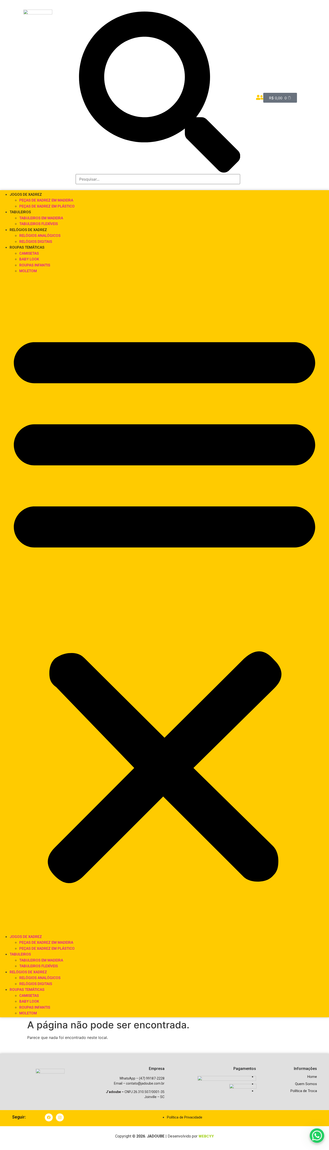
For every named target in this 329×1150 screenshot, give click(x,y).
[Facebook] (49, 1117)
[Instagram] (60, 1117)
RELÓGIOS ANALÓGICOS (39, 235)
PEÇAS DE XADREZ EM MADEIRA (46, 200)
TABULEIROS (20, 212)
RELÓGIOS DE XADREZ (28, 230)
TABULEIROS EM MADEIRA (41, 218)
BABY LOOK (29, 259)
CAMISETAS (29, 253)
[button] (164, 604)
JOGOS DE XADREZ (26, 194)
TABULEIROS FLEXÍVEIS (38, 224)
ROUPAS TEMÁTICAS (27, 247)
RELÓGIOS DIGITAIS (35, 241)
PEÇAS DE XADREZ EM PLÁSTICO (47, 206)
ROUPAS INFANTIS (34, 265)
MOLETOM (28, 271)
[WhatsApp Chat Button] (317, 1135)
